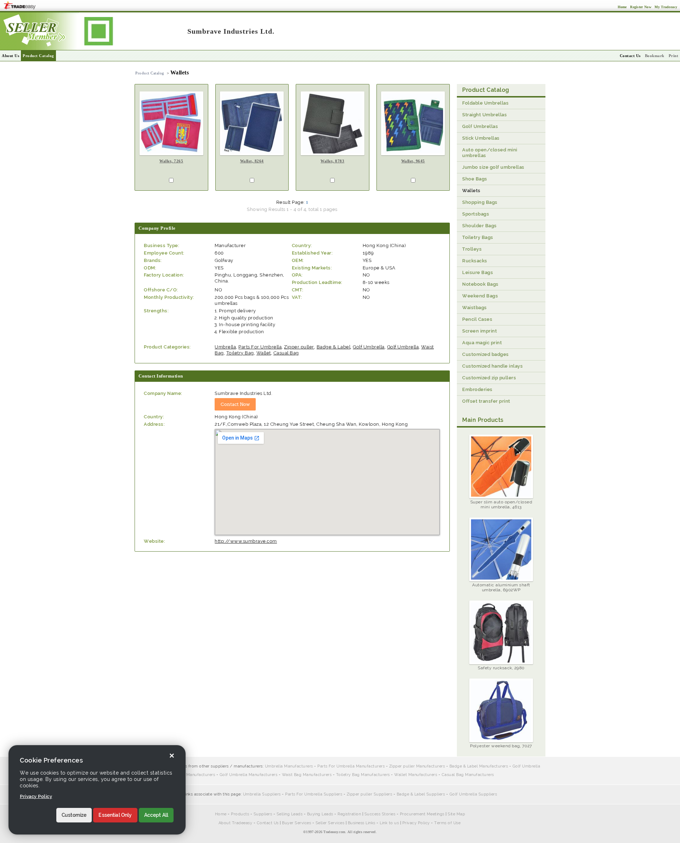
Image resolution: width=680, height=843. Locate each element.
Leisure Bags (477, 272)
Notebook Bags (480, 284)
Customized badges (485, 354)
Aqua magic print (482, 342)
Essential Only (115, 815)
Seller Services (330, 823)
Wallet (263, 353)
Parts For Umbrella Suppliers (313, 794)
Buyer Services (296, 823)
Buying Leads (320, 814)
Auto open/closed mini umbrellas (489, 152)
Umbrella (225, 347)
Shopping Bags (480, 202)
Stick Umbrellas (481, 138)
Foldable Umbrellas (485, 103)
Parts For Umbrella (260, 347)
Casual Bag (286, 353)
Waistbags (474, 307)
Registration (349, 814)
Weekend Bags (480, 295)
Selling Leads (290, 814)
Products (240, 814)
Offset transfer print (486, 401)
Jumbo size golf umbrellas (493, 167)
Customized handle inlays (492, 366)
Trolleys (472, 249)
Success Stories (380, 814)
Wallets (471, 190)
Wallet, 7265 (171, 161)
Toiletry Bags (477, 237)
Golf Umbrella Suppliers (473, 794)
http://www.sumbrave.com (246, 541)
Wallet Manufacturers (415, 774)
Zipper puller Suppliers (369, 794)
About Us (10, 56)
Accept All (156, 815)
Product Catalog (38, 56)
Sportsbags (475, 214)
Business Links (361, 823)
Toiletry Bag (240, 353)
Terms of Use (447, 823)
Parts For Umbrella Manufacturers (351, 766)
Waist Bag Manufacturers (307, 774)
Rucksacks (474, 260)
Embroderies (477, 389)
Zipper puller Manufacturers (417, 766)
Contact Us (268, 823)
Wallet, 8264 (252, 161)
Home (221, 814)
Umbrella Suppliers (262, 794)
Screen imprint (479, 331)
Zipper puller (299, 347)
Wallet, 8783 (332, 161)
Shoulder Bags (479, 225)
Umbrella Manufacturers (289, 766)
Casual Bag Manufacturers (468, 774)
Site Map (456, 814)
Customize (74, 815)
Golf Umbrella (369, 347)
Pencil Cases (477, 319)
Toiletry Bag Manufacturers (363, 774)
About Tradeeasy (236, 823)
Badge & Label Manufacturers (478, 766)
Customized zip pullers (489, 377)
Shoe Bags (474, 179)
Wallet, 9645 (413, 161)
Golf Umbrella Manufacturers (249, 774)
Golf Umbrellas (480, 126)
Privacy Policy (416, 823)
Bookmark (654, 56)
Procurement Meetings (422, 814)
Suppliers (263, 814)
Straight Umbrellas (484, 114)
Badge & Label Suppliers (421, 794)
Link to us (389, 823)
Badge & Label (334, 347)
